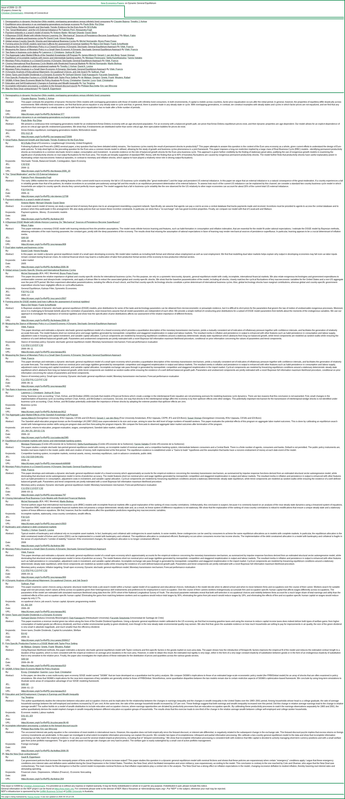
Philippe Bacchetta (90, 86)
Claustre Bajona (121, 21)
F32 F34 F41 (27, 190)
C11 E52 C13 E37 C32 (32, 345)
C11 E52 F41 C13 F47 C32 (34, 379)
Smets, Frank (107, 77)
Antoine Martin (60, 33)
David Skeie (91, 33)
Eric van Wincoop (108, 86)
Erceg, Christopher (72, 80)
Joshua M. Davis (73, 52)
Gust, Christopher (105, 80)
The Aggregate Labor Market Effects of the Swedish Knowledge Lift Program (41, 55)
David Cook (52, 38)
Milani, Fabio (129, 35)
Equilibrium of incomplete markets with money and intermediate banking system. (43, 58)
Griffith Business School (51, 791)
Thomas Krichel (33, 797)
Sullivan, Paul (98, 72)
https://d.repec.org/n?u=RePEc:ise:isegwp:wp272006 (46, 137)
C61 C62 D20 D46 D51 (32, 457)
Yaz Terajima (88, 83)
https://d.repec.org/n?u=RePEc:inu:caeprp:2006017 (45, 640)
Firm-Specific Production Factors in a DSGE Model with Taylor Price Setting (41, 77)
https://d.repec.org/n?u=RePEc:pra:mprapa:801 (43, 352)
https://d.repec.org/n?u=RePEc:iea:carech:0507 (43, 298)
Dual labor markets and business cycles (24, 38)
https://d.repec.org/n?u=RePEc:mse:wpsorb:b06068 (45, 463)
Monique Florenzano (95, 58)
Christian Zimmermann (12, 13)
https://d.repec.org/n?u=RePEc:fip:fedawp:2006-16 (45, 320)
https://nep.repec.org (64, 789)
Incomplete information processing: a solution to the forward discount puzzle (41, 86)
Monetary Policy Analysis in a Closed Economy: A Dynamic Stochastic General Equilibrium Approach (53, 61)
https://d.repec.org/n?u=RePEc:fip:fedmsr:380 (42, 546)
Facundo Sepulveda (108, 75)
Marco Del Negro (101, 44)
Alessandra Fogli (84, 30)
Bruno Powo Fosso (107, 41)
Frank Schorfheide (119, 44)
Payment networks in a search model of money (27, 33)
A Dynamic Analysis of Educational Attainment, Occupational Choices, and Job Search (46, 72)
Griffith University (74, 791)
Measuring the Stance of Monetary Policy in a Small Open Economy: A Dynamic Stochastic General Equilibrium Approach (63, 49)
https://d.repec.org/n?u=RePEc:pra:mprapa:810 (43, 665)
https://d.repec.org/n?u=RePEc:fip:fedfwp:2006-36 (45, 267)
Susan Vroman (127, 55)
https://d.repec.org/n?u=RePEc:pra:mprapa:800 (43, 577)
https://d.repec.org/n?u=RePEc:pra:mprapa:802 (43, 386)
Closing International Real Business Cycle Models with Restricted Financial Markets (45, 63)
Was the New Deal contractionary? (21, 89)
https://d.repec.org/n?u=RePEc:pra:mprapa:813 (43, 691)
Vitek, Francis (126, 47)
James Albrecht (89, 55)
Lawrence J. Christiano (53, 52)
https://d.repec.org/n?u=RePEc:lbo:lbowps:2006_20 (45, 171)
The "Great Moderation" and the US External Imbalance (31, 30)
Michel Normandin (88, 41)
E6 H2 (24, 633)
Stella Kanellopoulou (116, 58)
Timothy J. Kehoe (138, 21)
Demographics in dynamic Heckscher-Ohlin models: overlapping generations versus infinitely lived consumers (57, 21)
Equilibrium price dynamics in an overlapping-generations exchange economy (42, 24)
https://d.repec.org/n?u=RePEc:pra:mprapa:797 (43, 495)
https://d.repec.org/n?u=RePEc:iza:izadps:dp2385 (44, 437)
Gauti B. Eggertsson (51, 89)
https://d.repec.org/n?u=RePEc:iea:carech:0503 (43, 523)
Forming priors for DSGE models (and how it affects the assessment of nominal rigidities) (47, 44)
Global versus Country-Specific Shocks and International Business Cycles (40, 41)
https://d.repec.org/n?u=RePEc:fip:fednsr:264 (42, 779)
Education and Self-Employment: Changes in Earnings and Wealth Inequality (42, 83)
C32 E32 (25, 164)
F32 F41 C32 (27, 292)
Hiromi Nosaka (66, 38)
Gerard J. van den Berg (108, 55)
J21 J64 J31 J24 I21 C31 (33, 431)
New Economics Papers (112, 3)
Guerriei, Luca (89, 80)
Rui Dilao (99, 24)
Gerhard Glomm (73, 75)
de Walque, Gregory (90, 77)
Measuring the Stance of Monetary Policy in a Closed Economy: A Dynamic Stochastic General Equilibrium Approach (61, 47)
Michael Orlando (76, 33)
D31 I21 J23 (27, 716)
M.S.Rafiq (92, 27)
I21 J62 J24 (26, 605)
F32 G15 (25, 517)
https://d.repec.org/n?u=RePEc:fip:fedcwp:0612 (43, 412)
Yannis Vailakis (134, 58)
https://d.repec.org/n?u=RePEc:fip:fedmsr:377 (42, 114)
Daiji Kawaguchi (90, 75)
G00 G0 (25, 238)
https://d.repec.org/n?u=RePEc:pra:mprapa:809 (43, 244)
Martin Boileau (115, 63)
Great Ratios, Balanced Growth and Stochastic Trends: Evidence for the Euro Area (44, 27)
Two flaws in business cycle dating (21, 52)
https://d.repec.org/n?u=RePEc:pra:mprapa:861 (43, 611)
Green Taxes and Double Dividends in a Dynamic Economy (33, 75)
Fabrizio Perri (68, 30)
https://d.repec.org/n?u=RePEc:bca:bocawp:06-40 (45, 722)
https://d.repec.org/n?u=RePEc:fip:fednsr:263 (42, 219)
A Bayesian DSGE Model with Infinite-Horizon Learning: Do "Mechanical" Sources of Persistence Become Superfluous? (62, 35)
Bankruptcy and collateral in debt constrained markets (30, 66)
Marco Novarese (130, 789)
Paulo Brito (88, 24)
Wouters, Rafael (122, 77)
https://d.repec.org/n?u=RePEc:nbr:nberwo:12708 (44, 196)
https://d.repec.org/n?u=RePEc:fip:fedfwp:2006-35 (45, 751)
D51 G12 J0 (27, 133)
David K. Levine (85, 66)
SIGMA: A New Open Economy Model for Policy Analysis (32, 80)
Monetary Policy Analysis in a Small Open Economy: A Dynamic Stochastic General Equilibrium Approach (55, 69)
